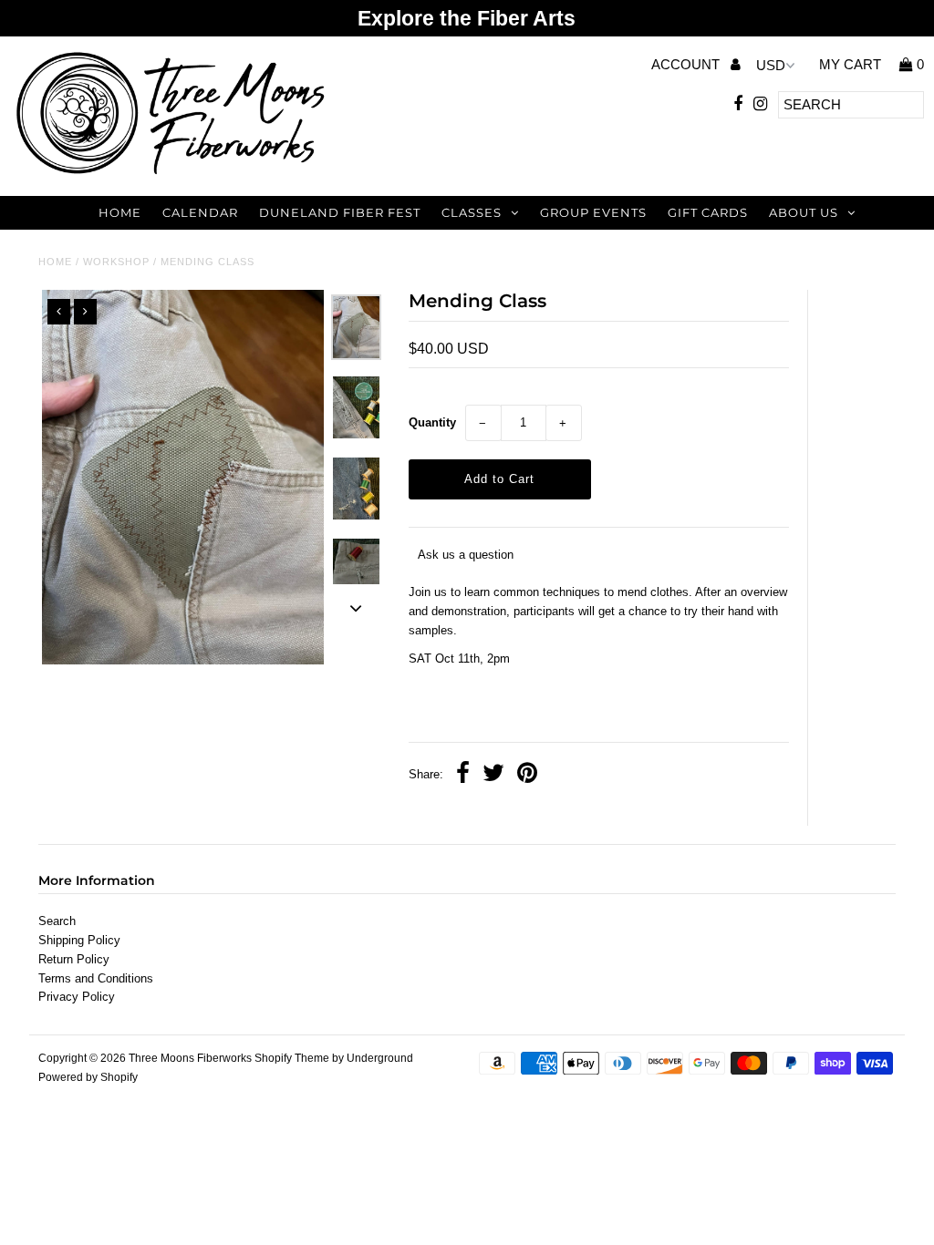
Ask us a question (466, 554)
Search (57, 921)
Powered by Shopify (88, 1077)
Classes (471, 212)
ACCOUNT (687, 64)
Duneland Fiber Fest (339, 212)
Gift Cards (708, 212)
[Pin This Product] (527, 775)
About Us (803, 212)
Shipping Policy (79, 940)
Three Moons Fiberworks (190, 1058)
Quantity (432, 422)
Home (120, 212)
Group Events (593, 212)
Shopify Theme (291, 1058)
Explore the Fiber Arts (467, 18)
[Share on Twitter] (493, 775)
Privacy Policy (76, 996)
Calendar (200, 212)
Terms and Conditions (95, 978)
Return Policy (73, 959)
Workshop (116, 261)
